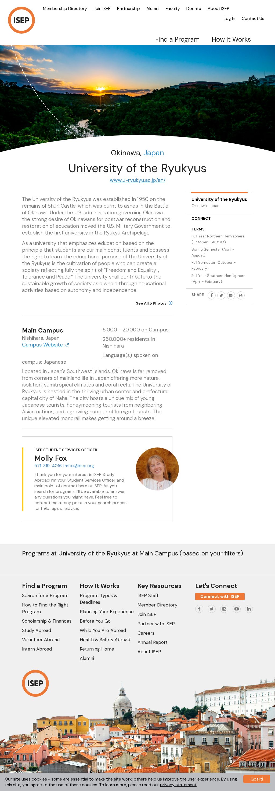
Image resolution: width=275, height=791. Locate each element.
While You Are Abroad (103, 630)
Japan (153, 152)
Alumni (152, 8)
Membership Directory (65, 8)
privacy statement (178, 785)
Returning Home (97, 649)
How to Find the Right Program (45, 608)
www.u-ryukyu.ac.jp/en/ (137, 180)
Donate (193, 8)
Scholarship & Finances (46, 621)
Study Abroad (36, 630)
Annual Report (153, 642)
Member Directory (157, 605)
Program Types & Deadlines (98, 599)
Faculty (173, 8)
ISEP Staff (148, 595)
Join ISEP (102, 8)
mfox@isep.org (79, 465)
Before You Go (95, 621)
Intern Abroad (37, 649)
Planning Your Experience (107, 612)
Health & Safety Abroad (105, 639)
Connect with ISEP (220, 596)
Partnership (128, 8)
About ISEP (218, 8)
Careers (146, 633)
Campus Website (43, 344)
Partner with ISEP (156, 624)
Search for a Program (45, 595)
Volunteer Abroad (41, 639)
